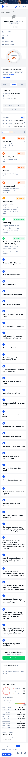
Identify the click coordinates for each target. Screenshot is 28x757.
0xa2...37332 (6, 716)
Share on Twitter (9, 41)
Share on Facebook (10, 38)
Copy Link (7, 35)
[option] (13, 31)
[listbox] (12, 27)
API (10, 749)
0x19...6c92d (6, 718)
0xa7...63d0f (6, 727)
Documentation (17, 749)
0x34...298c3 (6, 712)
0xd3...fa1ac (6, 723)
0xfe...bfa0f (6, 707)
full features (11, 74)
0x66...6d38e (6, 710)
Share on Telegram (9, 44)
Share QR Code (9, 32)
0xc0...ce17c (6, 721)
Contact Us (4, 749)
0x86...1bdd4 (6, 714)
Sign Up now (6, 77)
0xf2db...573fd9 (18, 120)
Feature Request (6, 746)
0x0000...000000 (18, 126)
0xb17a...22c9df (18, 123)
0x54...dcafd (6, 725)
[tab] (5, 84)
